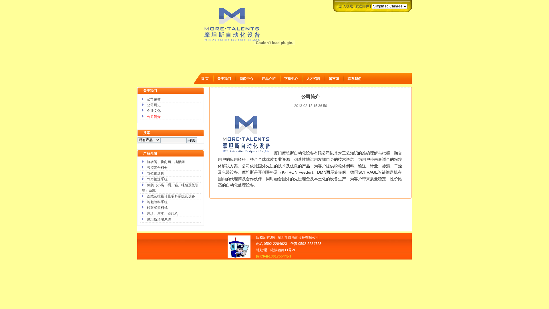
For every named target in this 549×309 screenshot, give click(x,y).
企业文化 (154, 111)
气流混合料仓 (157, 168)
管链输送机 (155, 173)
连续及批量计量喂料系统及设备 (171, 196)
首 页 (205, 79)
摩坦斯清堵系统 (159, 219)
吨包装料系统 (157, 202)
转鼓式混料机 (157, 208)
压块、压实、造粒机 (162, 214)
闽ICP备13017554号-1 (273, 256)
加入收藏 (346, 6)
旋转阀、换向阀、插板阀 (166, 162)
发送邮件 (362, 6)
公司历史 (154, 105)
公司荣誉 (154, 99)
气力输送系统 (157, 179)
